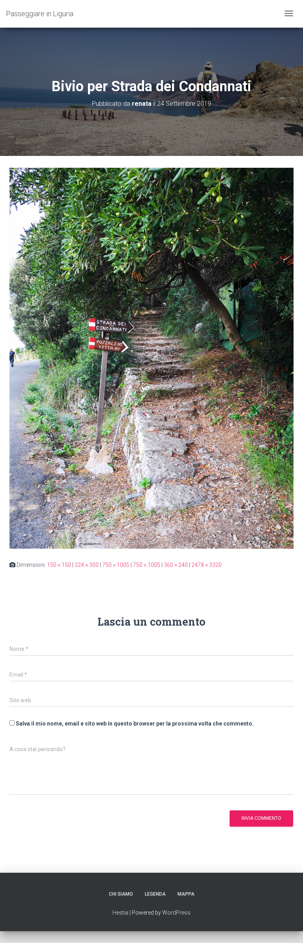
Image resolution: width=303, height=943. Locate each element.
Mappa (186, 894)
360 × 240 (176, 565)
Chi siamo (121, 894)
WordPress (176, 912)
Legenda (155, 894)
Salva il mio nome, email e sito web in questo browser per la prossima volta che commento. (135, 723)
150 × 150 (59, 565)
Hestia (120, 912)
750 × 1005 (115, 565)
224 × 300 (87, 565)
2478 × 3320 (206, 565)
